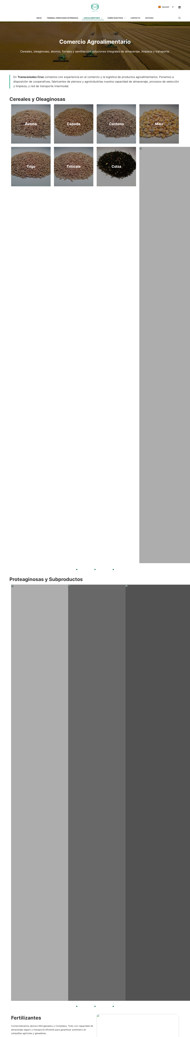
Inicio (39, 18)
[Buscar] (179, 18)
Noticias (149, 18)
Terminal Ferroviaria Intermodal (62, 18)
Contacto (135, 18)
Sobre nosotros (115, 18)
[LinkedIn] (179, 7)
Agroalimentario (92, 18)
